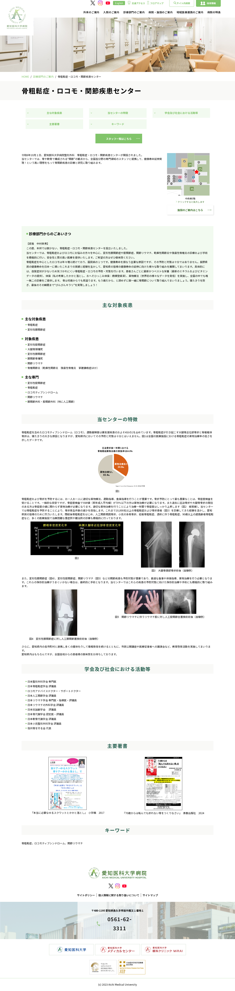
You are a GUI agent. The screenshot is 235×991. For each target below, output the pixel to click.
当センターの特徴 (118, 113)
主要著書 (54, 124)
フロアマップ (157, 3)
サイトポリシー (86, 895)
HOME (25, 76)
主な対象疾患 (54, 113)
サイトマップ (150, 895)
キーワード (117, 124)
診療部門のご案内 (134, 12)
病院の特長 (214, 12)
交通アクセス (138, 3)
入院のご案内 (111, 12)
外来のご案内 (91, 12)
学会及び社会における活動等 (182, 113)
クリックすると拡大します (191, 201)
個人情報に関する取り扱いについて (118, 895)
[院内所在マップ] (188, 194)
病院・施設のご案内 (161, 12)
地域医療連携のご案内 (190, 12)
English (119, 3)
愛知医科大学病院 (17, 17)
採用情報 (211, 3)
